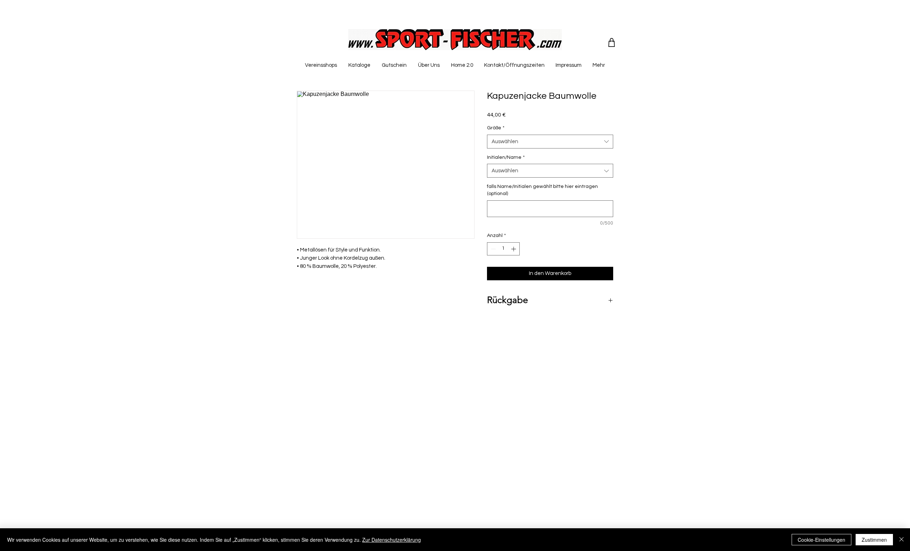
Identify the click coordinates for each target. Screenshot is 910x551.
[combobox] (550, 141)
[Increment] (514, 249)
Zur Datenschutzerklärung (391, 539)
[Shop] (611, 42)
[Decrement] (492, 249)
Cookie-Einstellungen (821, 539)
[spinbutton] (503, 249)
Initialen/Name (506, 157)
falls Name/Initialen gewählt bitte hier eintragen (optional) (542, 190)
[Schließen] (901, 539)
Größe (495, 127)
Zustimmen (874, 539)
